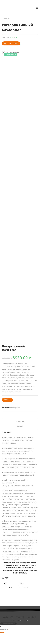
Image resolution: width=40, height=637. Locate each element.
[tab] (20, 421)
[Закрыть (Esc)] (1, 629)
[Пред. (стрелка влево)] (1, 632)
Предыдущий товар (12, 53)
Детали (20, 426)
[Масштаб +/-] (7, 629)
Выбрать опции (11, 43)
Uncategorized (15, 408)
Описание (20, 421)
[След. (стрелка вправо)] (3, 632)
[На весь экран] (5, 629)
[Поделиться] (3, 629)
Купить (7, 400)
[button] (8, 624)
